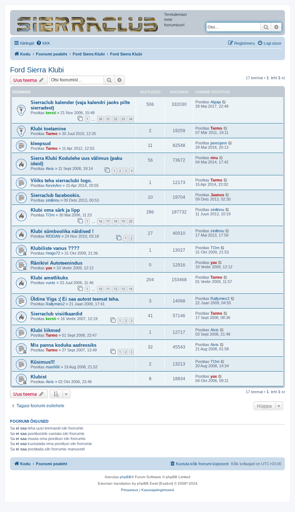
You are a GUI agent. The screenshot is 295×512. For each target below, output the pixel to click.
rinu (214, 158)
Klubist (38, 376)
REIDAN (53, 236)
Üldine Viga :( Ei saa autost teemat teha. (75, 299)
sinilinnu (52, 200)
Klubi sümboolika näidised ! (62, 231)
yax (49, 268)
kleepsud (41, 143)
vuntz (50, 282)
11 (108, 289)
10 (100, 289)
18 (115, 221)
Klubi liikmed (45, 330)
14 (130, 289)
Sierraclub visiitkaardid (56, 313)
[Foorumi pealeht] (88, 22)
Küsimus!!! (43, 362)
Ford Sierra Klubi (37, 70)
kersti (51, 113)
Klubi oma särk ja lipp (55, 210)
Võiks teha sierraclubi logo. (61, 180)
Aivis (50, 168)
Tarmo (52, 133)
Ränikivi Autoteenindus (56, 263)
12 (115, 289)
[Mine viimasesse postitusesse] (224, 102)
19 (123, 221)
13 (123, 289)
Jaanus (217, 195)
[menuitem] (43, 43)
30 (100, 119)
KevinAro (54, 185)
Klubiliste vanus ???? (55, 248)
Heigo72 (53, 253)
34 (130, 119)
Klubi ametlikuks (49, 277)
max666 (53, 367)
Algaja (215, 102)
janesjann (218, 143)
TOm (50, 215)
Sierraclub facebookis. (56, 195)
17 (108, 221)
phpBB (125, 477)
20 (130, 221)
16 (100, 221)
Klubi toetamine (48, 128)
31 (108, 119)
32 (115, 119)
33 (123, 119)
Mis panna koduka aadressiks (63, 345)
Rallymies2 (55, 304)
